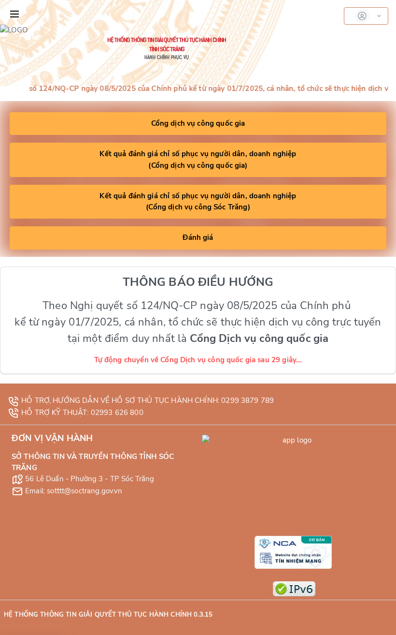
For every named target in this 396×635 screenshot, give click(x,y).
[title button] (14, 14)
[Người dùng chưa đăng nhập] (366, 16)
